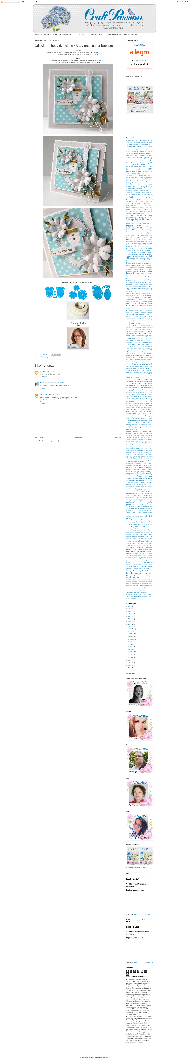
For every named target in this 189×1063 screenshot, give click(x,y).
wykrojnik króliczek (147, 514)
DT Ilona (133, 209)
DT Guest (144, 203)
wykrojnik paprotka (131, 536)
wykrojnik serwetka (135, 551)
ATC (148, 144)
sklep (140, 428)
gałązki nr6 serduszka (133, 260)
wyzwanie (129, 592)
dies (140, 192)
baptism (134, 157)
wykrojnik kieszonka (141, 512)
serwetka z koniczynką (138, 424)
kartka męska (148, 293)
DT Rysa (149, 230)
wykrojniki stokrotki (138, 587)
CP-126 (148, 183)
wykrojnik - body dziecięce (59, 357)
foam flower (144, 245)
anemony (129, 144)
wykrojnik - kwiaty (138, 473)
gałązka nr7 (136, 252)
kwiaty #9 (139, 325)
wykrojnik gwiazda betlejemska (135, 508)
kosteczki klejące (130, 318)
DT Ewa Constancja (144, 201)
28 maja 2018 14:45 (59, 383)
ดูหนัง (41, 401)
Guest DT (149, 275)
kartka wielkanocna (135, 308)
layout (127, 337)
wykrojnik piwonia (131, 538)
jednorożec (143, 284)
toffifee (150, 448)
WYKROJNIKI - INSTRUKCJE (62, 34)
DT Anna (143, 198)
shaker (146, 426)
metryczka (141, 346)
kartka (139, 288)
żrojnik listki (133, 598)
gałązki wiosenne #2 (143, 263)
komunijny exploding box (145, 314)
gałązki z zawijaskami (145, 269)
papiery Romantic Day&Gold (142, 374)
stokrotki (135, 432)
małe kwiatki (142, 342)
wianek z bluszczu (131, 462)
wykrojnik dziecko (142, 501)
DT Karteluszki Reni (137, 213)
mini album (147, 346)
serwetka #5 (130, 418)
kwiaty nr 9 (138, 329)
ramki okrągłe (134, 405)
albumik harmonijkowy (142, 142)
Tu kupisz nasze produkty (96, 34)
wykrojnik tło (143, 561)
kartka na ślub (141, 297)
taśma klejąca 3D (147, 445)
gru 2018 (130, 629)
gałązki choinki (133, 258)
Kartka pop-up (143, 299)
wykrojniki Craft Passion (138, 579)
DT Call (134, 201)
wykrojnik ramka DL (145, 542)
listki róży (129, 341)
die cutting (136, 192)
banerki (128, 151)
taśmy (49, 357)
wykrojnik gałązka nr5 (137, 504)
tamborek (133, 443)
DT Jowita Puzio (146, 209)
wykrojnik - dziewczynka (137, 471)
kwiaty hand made (132, 327)
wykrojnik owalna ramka (144, 534)
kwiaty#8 (147, 335)
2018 (130, 626)
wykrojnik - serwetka (146, 482)
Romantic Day (134, 409)
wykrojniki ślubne (147, 587)
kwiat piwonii (144, 320)
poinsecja (149, 387)
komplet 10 (129, 312)
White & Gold (131, 458)
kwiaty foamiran (148, 326)
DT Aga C (147, 196)
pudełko (133, 394)
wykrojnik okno (139, 532)
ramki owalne (143, 405)
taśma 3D (129, 445)
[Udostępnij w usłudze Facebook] (58, 354)
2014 (130, 668)
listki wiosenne (137, 341)
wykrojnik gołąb (148, 506)
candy (139, 171)
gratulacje (128, 275)
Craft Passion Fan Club (134, 184)
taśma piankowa (130, 448)
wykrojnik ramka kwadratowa (134, 543)
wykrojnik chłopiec (146, 497)
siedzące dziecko (133, 428)
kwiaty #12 (129, 324)
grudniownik (135, 275)
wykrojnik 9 (149, 484)
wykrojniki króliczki (137, 583)
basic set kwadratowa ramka (134, 159)
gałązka (146, 246)
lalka (151, 335)
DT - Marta (141, 196)
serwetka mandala (140, 418)
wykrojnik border (147, 495)
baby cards (139, 149)
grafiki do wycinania (146, 273)
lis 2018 (130, 631)
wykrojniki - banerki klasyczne (142, 566)
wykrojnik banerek (131, 489)
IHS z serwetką (135, 284)
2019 (130, 624)
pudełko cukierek (141, 394)
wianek (128, 460)
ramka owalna (130, 402)
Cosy (134, 181)
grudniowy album (142, 275)
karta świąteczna (131, 288)
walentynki (128, 456)
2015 (130, 665)
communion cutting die (137, 179)
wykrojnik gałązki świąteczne (135, 506)
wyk (135, 463)
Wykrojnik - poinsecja (132, 478)
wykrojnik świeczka (135, 561)
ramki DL (145, 401)
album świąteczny (131, 142)
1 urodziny (129, 140)
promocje (150, 392)
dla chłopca (132, 194)
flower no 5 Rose (131, 243)
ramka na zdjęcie (138, 400)
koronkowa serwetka (146, 316)
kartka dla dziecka (139, 290)
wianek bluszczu (135, 460)
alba (137, 140)
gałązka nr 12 (141, 250)
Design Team (129, 192)
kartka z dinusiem (145, 308)
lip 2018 (130, 641)
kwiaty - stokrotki (131, 322)
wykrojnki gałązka (141, 590)
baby (134, 149)
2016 (130, 663)
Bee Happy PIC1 (136, 163)
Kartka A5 (144, 288)
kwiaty (150, 320)
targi (150, 443)
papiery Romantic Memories (136, 376)
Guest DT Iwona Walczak (132, 277)
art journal (144, 144)
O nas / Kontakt (45, 34)
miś (151, 346)
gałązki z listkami (133, 269)
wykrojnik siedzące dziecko (133, 557)
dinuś (151, 192)
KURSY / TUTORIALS (80, 34)
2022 (130, 616)
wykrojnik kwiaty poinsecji (134, 524)
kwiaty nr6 (149, 329)
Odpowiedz (43, 376)
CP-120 (140, 183)
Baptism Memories (143, 157)
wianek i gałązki (146, 460)
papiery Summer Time (144, 379)
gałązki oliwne (147, 260)
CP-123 (144, 183)
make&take (135, 342)
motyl (150, 348)
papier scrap (129, 364)
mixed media (129, 348)
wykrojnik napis (142, 530)
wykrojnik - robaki (133, 482)
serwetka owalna (136, 420)
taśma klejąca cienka (132, 446)
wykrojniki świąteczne (131, 588)
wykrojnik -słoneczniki (132, 484)
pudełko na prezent (137, 396)
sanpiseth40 (43, 394)
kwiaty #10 (141, 322)
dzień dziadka (133, 234)
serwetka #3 (149, 416)
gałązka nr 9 (129, 252)
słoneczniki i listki (132, 430)
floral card (144, 241)
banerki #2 (143, 151)
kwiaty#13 (142, 335)
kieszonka (142, 310)
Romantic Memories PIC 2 (144, 413)
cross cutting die (145, 184)
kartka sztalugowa (144, 301)
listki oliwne (143, 337)
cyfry (151, 186)
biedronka (128, 164)
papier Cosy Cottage (146, 363)
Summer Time (146, 432)
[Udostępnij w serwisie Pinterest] (60, 354)
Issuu (135, 914)
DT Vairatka (130, 232)
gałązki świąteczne (145, 262)
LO (146, 340)
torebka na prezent (136, 450)
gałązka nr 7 (148, 250)
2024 (130, 611)
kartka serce (135, 301)
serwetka (142, 416)
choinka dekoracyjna (138, 173)
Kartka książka (141, 293)
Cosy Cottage (142, 181)
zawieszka (129, 594)
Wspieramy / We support (130, 34)
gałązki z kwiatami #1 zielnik (133, 267)
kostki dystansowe (141, 318)
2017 (130, 660)
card (143, 171)
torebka (128, 450)
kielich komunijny (134, 310)
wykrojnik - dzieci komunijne (138, 469)
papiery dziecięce (134, 372)
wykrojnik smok (130, 559)
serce (138, 416)
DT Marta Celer (135, 221)
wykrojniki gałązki (142, 581)
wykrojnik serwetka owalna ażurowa (142, 555)
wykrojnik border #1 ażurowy (133, 497)
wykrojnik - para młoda (145, 477)
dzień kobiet (149, 234)
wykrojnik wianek (147, 564)
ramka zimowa (138, 401)
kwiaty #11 (149, 322)
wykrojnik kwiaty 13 (138, 519)
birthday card (129, 166)
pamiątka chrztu (141, 361)
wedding (140, 456)
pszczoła (128, 394)
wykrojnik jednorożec (131, 510)
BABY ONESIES (99, 60)
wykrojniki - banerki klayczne (134, 568)
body (135, 166)
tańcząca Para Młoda (142, 443)
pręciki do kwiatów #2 (140, 392)
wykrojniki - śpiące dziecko (137, 576)
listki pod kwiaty (131, 339)
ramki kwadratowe (134, 403)
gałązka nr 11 (132, 250)
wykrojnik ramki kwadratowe (144, 547)
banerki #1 (135, 151)
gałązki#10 (129, 271)
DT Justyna (130, 211)
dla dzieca (138, 194)
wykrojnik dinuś (148, 499)
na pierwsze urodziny (140, 350)
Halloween (135, 280)
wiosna (146, 461)
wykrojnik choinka (130, 499)
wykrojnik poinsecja (142, 538)
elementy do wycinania (144, 237)
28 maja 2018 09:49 (50, 371)
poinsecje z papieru (132, 389)
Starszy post (117, 438)
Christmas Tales (133, 177)
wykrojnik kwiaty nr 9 (134, 521)
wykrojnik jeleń (142, 510)
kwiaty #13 (137, 324)
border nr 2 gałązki (147, 166)
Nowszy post (39, 438)
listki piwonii (149, 337)
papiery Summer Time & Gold (135, 381)
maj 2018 (131, 647)
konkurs (128, 316)
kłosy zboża (149, 310)
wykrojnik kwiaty (81, 357)
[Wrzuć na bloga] (54, 354)
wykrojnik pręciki (138, 540)
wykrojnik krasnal (136, 514)
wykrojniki (129, 566)
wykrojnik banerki (141, 490)
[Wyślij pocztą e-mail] (52, 354)
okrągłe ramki (148, 357)
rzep (151, 415)
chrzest (141, 177)
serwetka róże (136, 422)
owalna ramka (131, 361)
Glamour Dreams (139, 271)
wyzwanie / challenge (140, 592)
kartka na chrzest (142, 295)
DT (136, 196)
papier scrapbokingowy (141, 364)
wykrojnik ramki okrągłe (134, 549)
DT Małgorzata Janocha (139, 218)
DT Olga (140, 228)
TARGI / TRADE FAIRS (114, 34)
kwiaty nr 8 (131, 329)
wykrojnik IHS (149, 508)
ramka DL (145, 398)
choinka (128, 173)
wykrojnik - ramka (71, 357)
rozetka (128, 415)
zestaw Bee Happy (140, 594)
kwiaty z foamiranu (146, 331)
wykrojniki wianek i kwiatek (145, 588)
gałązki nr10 (142, 258)
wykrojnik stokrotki (141, 559)
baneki (145, 149)
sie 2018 (130, 639)
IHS (143, 282)
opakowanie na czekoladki (133, 359)
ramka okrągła (148, 400)
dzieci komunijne (144, 232)
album (141, 140)
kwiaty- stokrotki (136, 335)
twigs (147, 450)
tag (149, 441)
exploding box (131, 239)
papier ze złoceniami (139, 368)
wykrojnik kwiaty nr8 (146, 522)
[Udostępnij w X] (56, 354)
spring (150, 429)
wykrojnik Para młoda (145, 536)
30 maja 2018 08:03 (54, 394)
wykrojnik (135, 465)
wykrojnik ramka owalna (138, 545)
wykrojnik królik (130, 516)
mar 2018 (131, 652)
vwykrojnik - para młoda (145, 454)
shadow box (141, 426)
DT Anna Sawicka (143, 200)
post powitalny (138, 390)
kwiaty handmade (142, 327)
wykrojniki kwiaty (147, 583)
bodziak (139, 166)
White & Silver (141, 458)
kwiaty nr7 (129, 331)
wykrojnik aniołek (140, 486)
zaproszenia (149, 592)
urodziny (134, 452)
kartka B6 (149, 288)
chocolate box (149, 171)
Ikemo (42, 371)
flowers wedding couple (133, 245)
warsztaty (135, 456)
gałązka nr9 (143, 252)
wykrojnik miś (134, 529)
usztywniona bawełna (143, 452)
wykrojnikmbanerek (131, 590)
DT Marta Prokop (146, 221)
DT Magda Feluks (142, 217)
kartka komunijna (131, 293)
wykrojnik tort (148, 563)
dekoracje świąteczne (146, 190)
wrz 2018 (131, 636)
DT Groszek (135, 203)
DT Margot (146, 219)
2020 (130, 621)
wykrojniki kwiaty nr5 (132, 585)
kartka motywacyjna (131, 295)
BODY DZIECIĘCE (102, 52)
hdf (127, 282)
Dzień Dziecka (141, 234)
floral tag (150, 241)
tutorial (143, 450)
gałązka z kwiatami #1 (139, 254)
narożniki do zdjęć (141, 353)
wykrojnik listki (138, 527)
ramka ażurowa (136, 398)
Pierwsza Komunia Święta (140, 385)
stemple (128, 432)
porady (131, 390)
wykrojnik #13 (142, 484)
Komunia (135, 314)
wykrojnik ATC (148, 486)
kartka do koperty (147, 291)
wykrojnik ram (148, 540)
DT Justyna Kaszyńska (143, 211)
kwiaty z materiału (131, 333)
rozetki (133, 415)
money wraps (145, 348)
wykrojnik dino (139, 499)
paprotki (128, 385)
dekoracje (135, 190)
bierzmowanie (149, 164)
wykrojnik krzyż (139, 516)
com (145, 177)
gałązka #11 (132, 248)
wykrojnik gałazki (140, 502)
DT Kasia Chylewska (134, 215)
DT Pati (147, 228)
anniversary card (136, 144)
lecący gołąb (133, 337)
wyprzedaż (149, 590)
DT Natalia (146, 226)
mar (151, 344)
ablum (133, 140)
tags (130, 443)
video (151, 452)
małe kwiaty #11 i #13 (134, 344)
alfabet (150, 142)
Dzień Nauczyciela (142, 235)
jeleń (147, 284)
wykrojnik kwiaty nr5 (146, 521)
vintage (135, 454)
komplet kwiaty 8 (143, 312)
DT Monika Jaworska (142, 223)
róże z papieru (143, 415)
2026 (130, 606)
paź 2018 (131, 634)
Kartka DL (129, 290)
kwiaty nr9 (137, 331)
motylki (132, 350)
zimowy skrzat (145, 596)
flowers (150, 243)
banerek (150, 149)
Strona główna (78, 438)
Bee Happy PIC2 (147, 163)
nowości (142, 355)
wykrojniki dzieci (133, 581)
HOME (37, 34)
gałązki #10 (144, 256)
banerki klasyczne (139, 153)
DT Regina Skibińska (138, 230)
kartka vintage (139, 305)
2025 (130, 608)
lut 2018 (130, 654)
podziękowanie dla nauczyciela (138, 387)
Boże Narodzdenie (134, 169)
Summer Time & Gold (134, 433)
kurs (139, 320)
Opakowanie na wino (146, 359)
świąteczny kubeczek (139, 439)
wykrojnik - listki (146, 475)
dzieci (137, 232)
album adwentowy (148, 140)
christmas (135, 175)
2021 (130, 619)
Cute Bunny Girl (142, 187)
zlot (151, 596)
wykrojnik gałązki (147, 504)
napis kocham (133, 351)
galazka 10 (140, 246)
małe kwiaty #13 (146, 344)
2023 (130, 614)
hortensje (138, 282)
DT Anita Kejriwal (135, 198)
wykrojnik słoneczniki (146, 557)
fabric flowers (137, 241)
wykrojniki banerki (134, 578)
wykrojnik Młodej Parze (146, 529)
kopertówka (135, 316)
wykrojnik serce (147, 549)
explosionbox (129, 241)
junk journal (129, 286)
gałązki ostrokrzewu (132, 262)
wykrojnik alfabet (130, 486)
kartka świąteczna (139, 303)
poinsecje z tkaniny (143, 389)
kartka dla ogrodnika (136, 291)
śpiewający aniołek (139, 435)
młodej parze (137, 348)
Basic (151, 157)
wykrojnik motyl (131, 530)
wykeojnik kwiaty (140, 463)
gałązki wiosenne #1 (131, 263)
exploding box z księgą (145, 239)
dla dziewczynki (146, 194)
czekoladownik (130, 188)
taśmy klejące (144, 448)
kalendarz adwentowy (139, 286)
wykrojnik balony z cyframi (134, 488)
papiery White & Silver (139, 383)
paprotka (150, 383)
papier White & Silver (141, 366)
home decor (132, 282)
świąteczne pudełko (139, 437)
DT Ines (138, 209)
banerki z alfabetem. (139, 155)
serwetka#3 (134, 426)
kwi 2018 (130, 649)
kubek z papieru (133, 320)
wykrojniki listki (142, 585)
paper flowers (136, 363)
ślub (147, 433)
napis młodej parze (143, 351)
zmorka (128, 598)
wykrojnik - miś (131, 476)
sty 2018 (130, 657)
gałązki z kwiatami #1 (146, 265)
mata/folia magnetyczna (132, 346)
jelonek (150, 284)
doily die (132, 196)
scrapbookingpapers (131, 416)
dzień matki (130, 235)
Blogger (106, 1058)
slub (144, 428)
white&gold (149, 458)
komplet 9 (135, 312)
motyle (128, 350)
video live (129, 454)
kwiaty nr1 (144, 329)
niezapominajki (134, 355)
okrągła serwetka (137, 357)
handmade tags (148, 280)
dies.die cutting (145, 192)
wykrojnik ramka (131, 542)
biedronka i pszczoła (138, 165)
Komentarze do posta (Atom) (50, 441)
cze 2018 (131, 644)
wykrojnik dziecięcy (131, 501)
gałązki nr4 (149, 258)
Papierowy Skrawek (46, 383)
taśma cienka (138, 445)
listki (138, 337)
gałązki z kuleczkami (133, 265)
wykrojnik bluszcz (137, 495)
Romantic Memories (138, 411)
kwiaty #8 (133, 326)
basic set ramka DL (137, 161)
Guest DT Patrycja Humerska (139, 279)
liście (143, 340)
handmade (141, 280)
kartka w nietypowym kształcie (138, 307)
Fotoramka (133, 246)
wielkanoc (141, 462)
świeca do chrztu (143, 441)
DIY (127, 194)
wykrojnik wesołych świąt (133, 564)
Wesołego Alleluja (147, 456)
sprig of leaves (143, 429)
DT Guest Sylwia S (143, 207)
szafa (144, 433)
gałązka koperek (141, 248)
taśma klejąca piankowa (145, 446)
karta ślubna (148, 286)
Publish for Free (149, 914)
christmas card (143, 175)
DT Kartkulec (43, 357)
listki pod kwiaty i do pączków (144, 338)
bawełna (146, 161)
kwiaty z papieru (142, 333)
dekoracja (139, 188)
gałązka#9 (137, 256)
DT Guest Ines (141, 205)
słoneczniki (149, 428)
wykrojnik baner (148, 488)
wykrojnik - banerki (146, 465)
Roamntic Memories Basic (139, 407)
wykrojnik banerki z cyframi (139, 493)
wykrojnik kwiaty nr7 (132, 522)
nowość (147, 355)
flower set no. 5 (142, 243)
